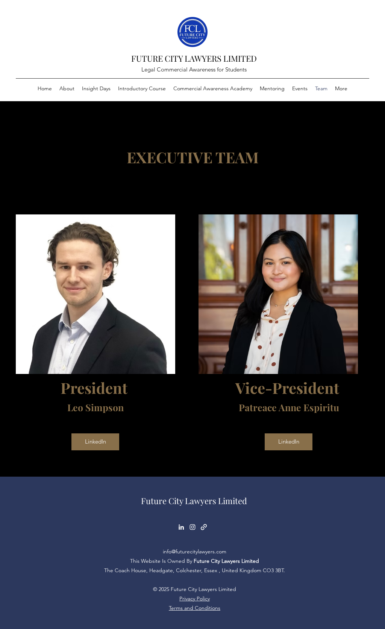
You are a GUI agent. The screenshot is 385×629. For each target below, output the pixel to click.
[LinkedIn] (181, 527)
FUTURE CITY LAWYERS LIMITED (194, 58)
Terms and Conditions (194, 608)
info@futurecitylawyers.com (194, 551)
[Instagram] (192, 527)
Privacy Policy (194, 598)
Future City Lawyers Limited (194, 500)
